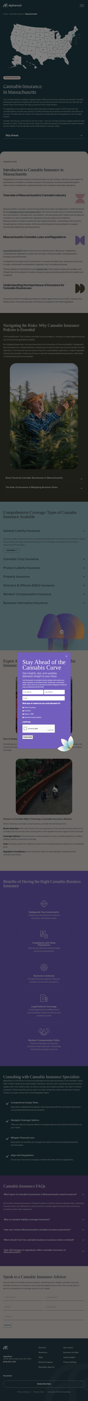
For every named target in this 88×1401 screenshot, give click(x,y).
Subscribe (27, 737)
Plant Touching (30, 707)
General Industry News (32, 717)
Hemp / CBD (29, 714)
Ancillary (27, 711)
